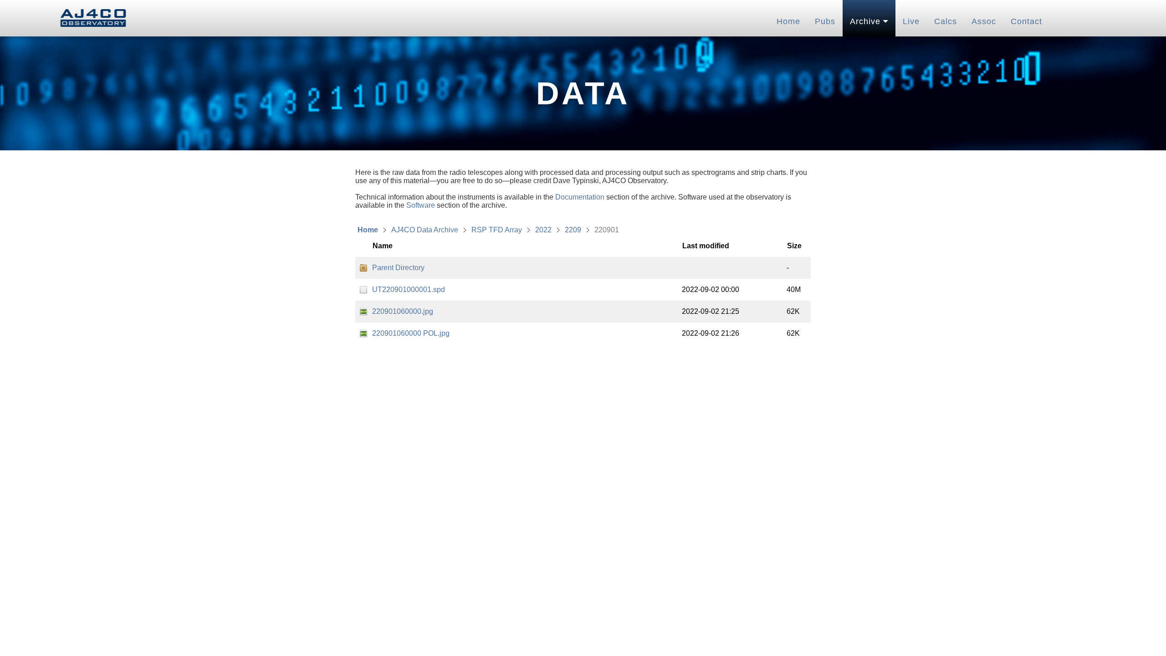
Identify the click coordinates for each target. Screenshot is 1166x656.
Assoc (984, 21)
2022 (543, 230)
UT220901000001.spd (408, 289)
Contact (1026, 21)
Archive (866, 21)
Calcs (945, 21)
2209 (573, 230)
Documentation (579, 197)
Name (383, 246)
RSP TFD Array (496, 230)
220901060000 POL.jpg (411, 333)
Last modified (705, 246)
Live (911, 21)
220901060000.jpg (402, 311)
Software (420, 205)
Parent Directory (398, 268)
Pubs (825, 21)
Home (788, 21)
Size (794, 246)
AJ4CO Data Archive (424, 230)
